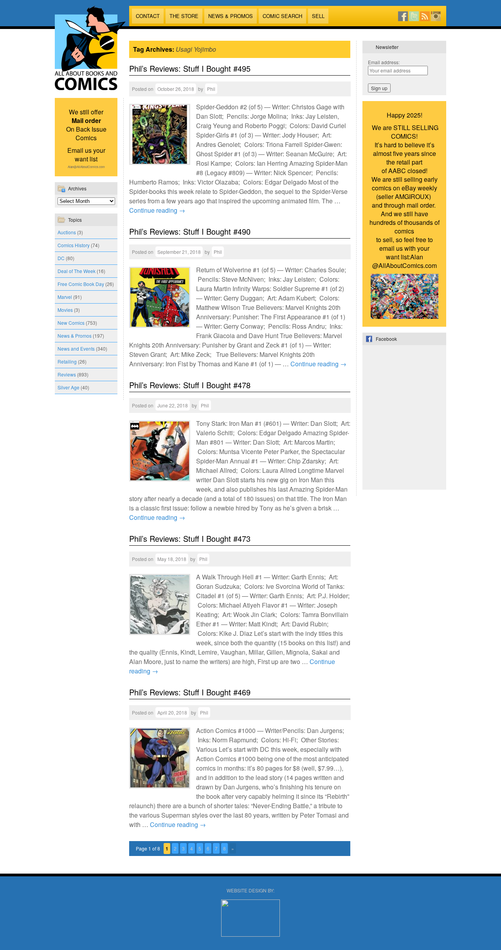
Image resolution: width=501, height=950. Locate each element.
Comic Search (282, 16)
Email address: (384, 62)
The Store (183, 16)
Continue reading (157, 210)
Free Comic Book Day (81, 283)
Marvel (65, 296)
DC (61, 258)
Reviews (67, 374)
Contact (148, 16)
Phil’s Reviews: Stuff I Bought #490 (189, 231)
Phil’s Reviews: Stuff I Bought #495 (189, 68)
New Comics (71, 322)
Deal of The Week (77, 271)
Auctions (67, 232)
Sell (318, 16)
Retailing (67, 361)
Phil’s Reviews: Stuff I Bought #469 (189, 692)
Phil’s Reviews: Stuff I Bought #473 (189, 538)
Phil (211, 88)
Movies (65, 309)
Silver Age (68, 387)
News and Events (76, 348)
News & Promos (230, 16)
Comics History (74, 245)
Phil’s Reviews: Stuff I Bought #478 (189, 385)
